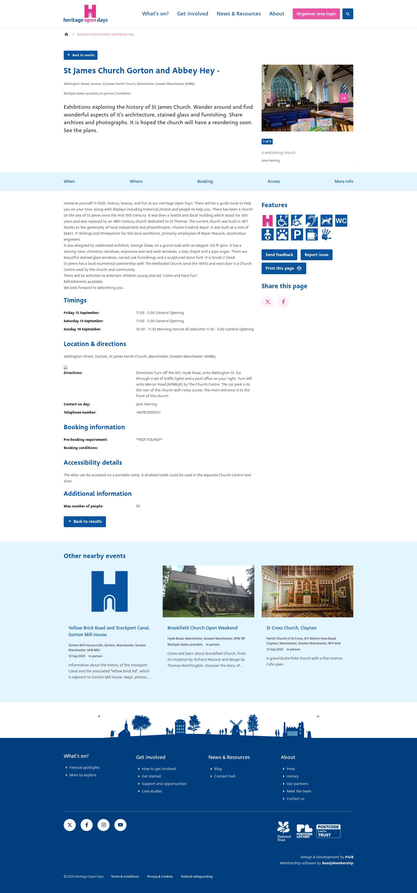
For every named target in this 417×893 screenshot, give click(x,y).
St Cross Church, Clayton (291, 628)
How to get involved (159, 768)
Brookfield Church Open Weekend (202, 628)
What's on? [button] (76, 756)
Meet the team (299, 791)
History (293, 776)
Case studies (152, 791)
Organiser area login (316, 14)
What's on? (155, 13)
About (276, 13)
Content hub (224, 776)
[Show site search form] (347, 13)
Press (291, 768)
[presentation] (271, 98)
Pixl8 (349, 857)
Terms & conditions (125, 876)
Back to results (83, 55)
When (69, 181)
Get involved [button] (151, 757)
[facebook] (283, 302)
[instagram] (103, 825)
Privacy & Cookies (160, 876)
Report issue (316, 255)
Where (136, 181)
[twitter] (268, 302)
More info (344, 181)
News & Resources (239, 13)
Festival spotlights (84, 767)
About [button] (288, 757)
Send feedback (279, 255)
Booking (205, 181)
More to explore (83, 775)
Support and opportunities (164, 783)
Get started (151, 776)
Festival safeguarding (197, 876)
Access (274, 181)
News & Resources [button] (229, 757)
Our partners (297, 783)
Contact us (295, 798)
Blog (218, 768)
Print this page (280, 268)
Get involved (192, 13)
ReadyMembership (337, 863)
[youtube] (120, 825)
